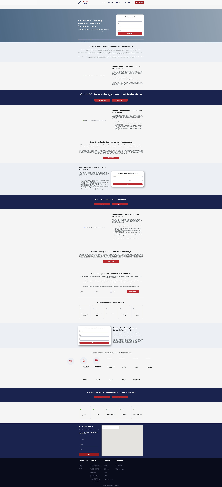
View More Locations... (108, 479)
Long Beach (106, 468)
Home (79, 41)
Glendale (105, 472)
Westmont (82, 41)
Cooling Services (93, 463)
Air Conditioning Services (72, 366)
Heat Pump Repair (93, 475)
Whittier (105, 476)
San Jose (105, 463)
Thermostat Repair (94, 478)
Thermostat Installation (95, 479)
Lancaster (106, 471)
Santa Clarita (106, 469)
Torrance (105, 475)
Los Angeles (106, 466)
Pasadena (106, 473)
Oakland (105, 465)
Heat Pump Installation (94, 476)
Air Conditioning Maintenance (96, 466)
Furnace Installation (94, 473)
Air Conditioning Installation (95, 469)
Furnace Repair (93, 472)
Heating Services (93, 471)
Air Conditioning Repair (94, 468)
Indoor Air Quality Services (95, 481)
